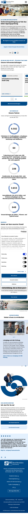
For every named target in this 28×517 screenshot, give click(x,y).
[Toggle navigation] (26, 2)
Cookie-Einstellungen (14, 507)
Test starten (14, 297)
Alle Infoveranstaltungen (14, 103)
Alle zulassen (14, 275)
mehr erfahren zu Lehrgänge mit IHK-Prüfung (13, 356)
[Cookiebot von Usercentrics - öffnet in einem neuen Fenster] (21, 232)
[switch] (25, 258)
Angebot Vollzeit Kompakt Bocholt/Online (14, 46)
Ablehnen (14, 284)
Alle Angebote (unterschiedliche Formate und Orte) (14, 41)
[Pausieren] (10, 53)
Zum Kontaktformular (14, 427)
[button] (12, 53)
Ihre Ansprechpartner (14, 422)
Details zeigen (21, 271)
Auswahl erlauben (14, 279)
